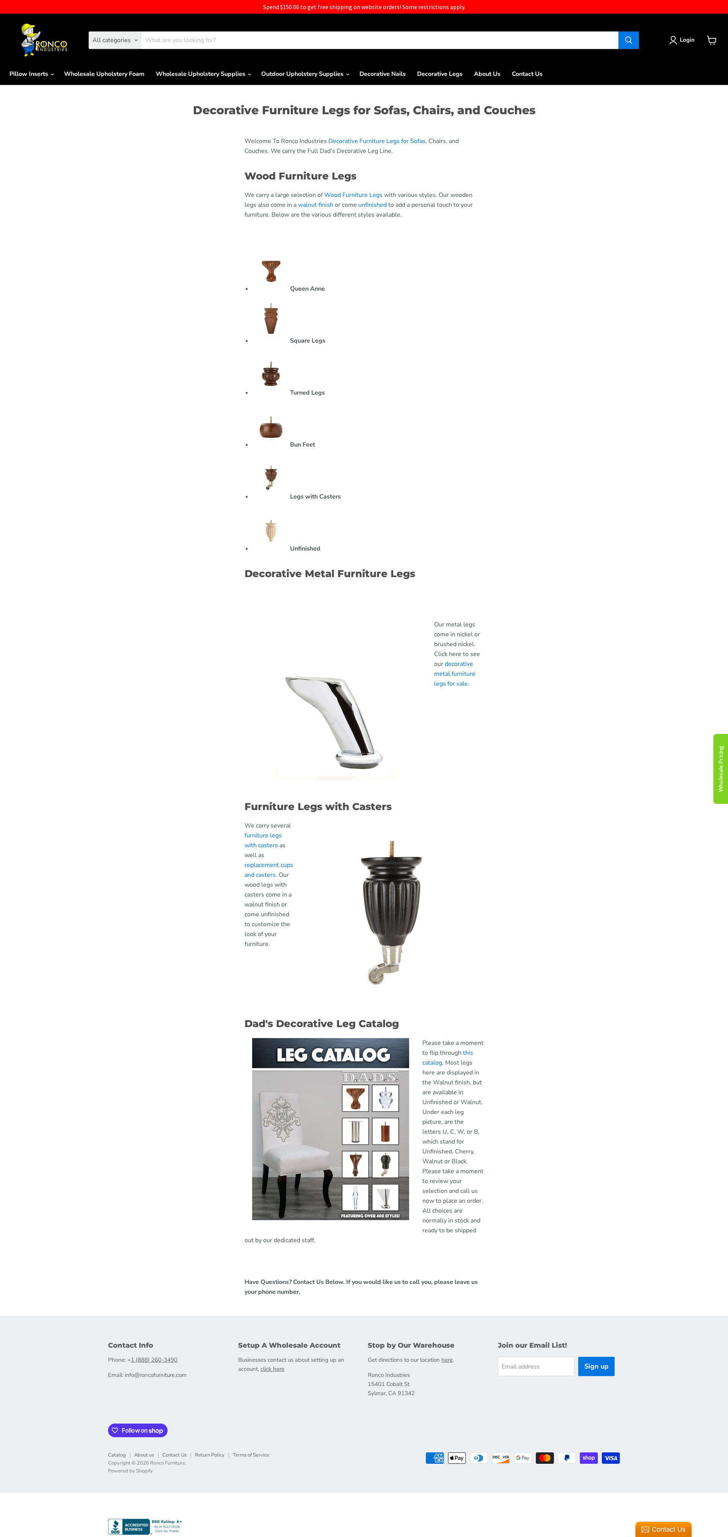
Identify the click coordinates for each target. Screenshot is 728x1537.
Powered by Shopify (130, 1471)
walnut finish (315, 205)
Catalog (117, 1455)
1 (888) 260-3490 (154, 1360)
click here (272, 1369)
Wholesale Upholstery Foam (104, 74)
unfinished (372, 205)
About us (144, 1455)
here (447, 1360)
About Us (487, 74)
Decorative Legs (440, 74)
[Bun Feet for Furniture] (271, 444)
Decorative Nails (382, 74)
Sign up (596, 1366)
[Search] (628, 40)
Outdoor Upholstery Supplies (303, 74)
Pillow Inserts (29, 74)
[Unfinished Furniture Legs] (271, 548)
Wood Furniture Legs (353, 195)
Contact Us (527, 74)
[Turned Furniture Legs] (271, 393)
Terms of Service (251, 1455)
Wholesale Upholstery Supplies (201, 74)
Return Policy (209, 1455)
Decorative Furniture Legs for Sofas (376, 141)
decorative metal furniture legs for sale (454, 674)
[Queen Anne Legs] (271, 289)
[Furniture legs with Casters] (271, 496)
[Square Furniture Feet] (271, 341)
